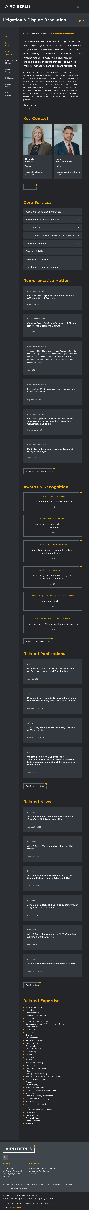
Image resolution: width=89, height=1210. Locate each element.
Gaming (29, 1054)
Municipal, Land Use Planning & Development (45, 1076)
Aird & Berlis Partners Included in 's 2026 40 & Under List (52, 818)
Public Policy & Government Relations (42, 1090)
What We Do (36, 33)
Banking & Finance (34, 1007)
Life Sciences (31, 1065)
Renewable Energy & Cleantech (39, 1096)
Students (68, 1184)
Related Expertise (8, 94)
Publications (9, 78)
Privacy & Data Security (36, 1079)
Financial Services (33, 1049)
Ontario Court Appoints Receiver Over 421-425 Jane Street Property (51, 297)
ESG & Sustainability (34, 1040)
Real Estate (30, 1093)
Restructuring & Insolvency (37, 1099)
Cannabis (30, 1010)
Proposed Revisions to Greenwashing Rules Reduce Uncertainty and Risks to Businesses (52, 699)
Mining (29, 1071)
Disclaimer (27, 1203)
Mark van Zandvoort (63, 160)
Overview (9, 37)
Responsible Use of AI (42, 1203)
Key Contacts (8, 44)
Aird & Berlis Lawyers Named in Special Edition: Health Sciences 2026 (49, 876)
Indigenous (30, 1060)
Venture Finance (33, 1121)
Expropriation (32, 1046)
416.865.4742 (60, 175)
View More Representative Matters (39, 471)
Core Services (8, 53)
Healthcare (30, 1057)
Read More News (32, 985)
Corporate (30, 1032)
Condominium (32, 1027)
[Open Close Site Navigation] (84, 7)
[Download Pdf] (80, 20)
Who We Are (29, 1184)
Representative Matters (10, 61)
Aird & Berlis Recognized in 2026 (51, 935)
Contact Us (58, 1184)
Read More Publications (35, 786)
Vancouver (34, 1163)
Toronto (7, 1163)
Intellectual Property (34, 1063)
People (6, 1184)
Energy (29, 1035)
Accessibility (8, 1203)
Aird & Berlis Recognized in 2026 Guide (52, 906)
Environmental (32, 1038)
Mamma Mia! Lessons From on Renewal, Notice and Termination (51, 670)
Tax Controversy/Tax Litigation (39, 1110)
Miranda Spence (29, 160)
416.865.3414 (30, 175)
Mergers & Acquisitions (36, 1068)
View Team (30, 187)
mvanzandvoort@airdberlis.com (67, 172)
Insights (39, 1184)
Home (25, 33)
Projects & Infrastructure (36, 1087)
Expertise (46, 33)
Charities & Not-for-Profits (37, 1016)
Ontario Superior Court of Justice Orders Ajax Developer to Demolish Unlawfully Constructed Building (50, 421)
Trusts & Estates (33, 1118)
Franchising (31, 1052)
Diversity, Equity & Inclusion (15, 1188)
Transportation (32, 1115)
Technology (31, 1112)
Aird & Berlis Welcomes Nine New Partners (51, 963)
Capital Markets (32, 1013)
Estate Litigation (33, 1043)
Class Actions (31, 1018)
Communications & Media (37, 1021)
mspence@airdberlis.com (34, 172)
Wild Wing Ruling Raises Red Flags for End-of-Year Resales (52, 728)
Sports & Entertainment (36, 1104)
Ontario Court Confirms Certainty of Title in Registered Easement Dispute (52, 324)
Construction (31, 1029)
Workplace (30, 1123)
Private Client (31, 1082)
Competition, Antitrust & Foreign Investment (45, 1024)
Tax (27, 1107)
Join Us (48, 1184)
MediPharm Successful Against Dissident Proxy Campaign (50, 450)
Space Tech (31, 1101)
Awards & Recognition (9, 70)
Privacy (18, 1203)
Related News (8, 85)
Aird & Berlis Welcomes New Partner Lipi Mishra (50, 847)
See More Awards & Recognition (38, 641)
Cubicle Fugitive (17, 1207)
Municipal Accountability (36, 1074)
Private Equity (32, 1085)
